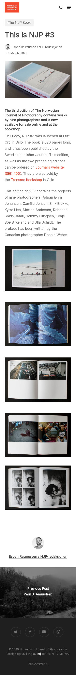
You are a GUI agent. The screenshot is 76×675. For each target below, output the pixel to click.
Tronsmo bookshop (26, 180)
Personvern (38, 664)
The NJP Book (19, 23)
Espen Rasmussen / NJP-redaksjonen (37, 47)
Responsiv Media (55, 654)
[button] (69, 7)
